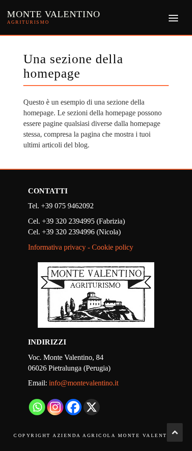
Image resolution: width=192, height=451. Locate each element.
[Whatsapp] (37, 407)
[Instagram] (55, 407)
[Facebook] (73, 407)
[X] (91, 407)
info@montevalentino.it (83, 383)
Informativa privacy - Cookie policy (80, 247)
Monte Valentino (53, 14)
